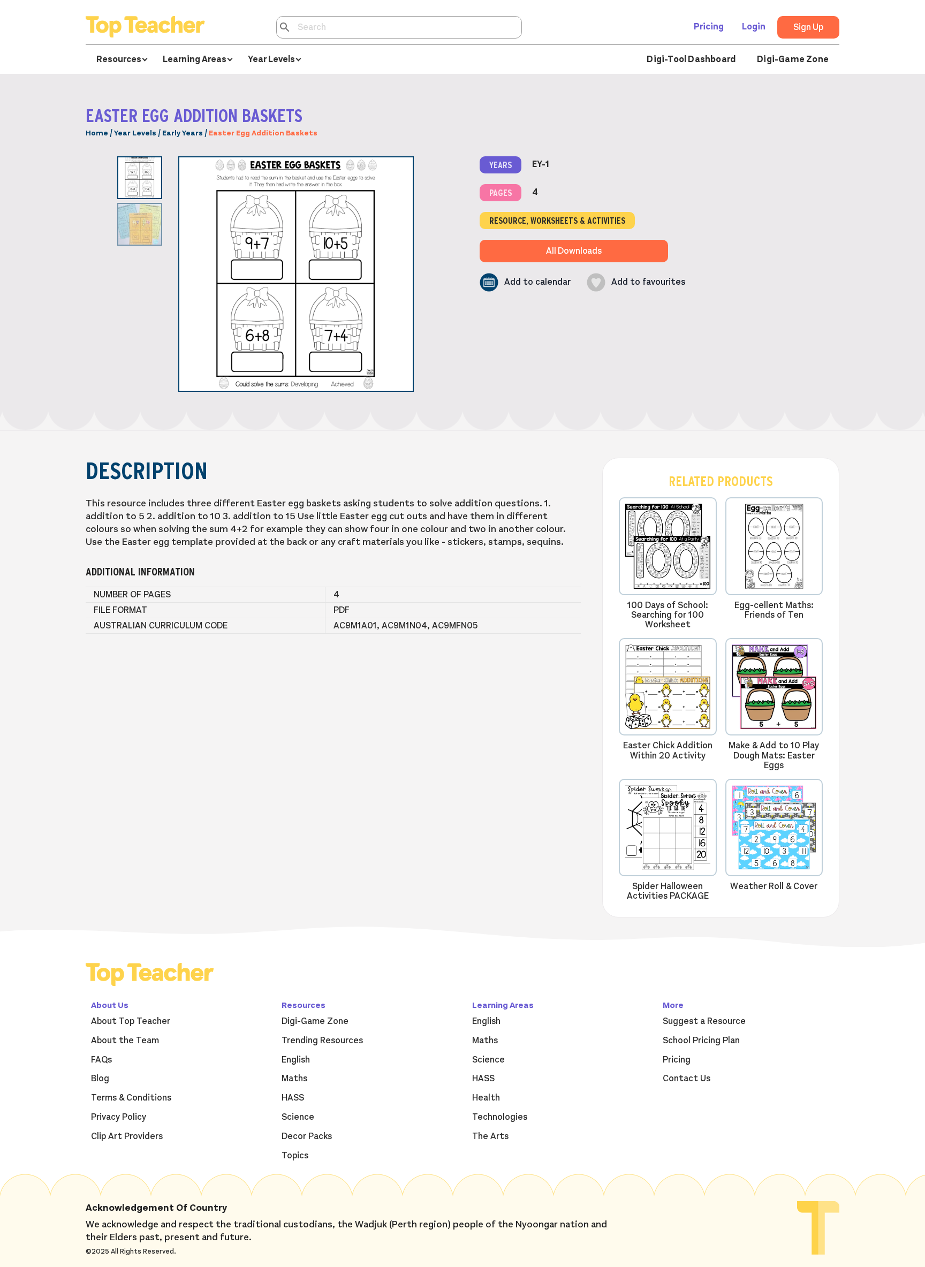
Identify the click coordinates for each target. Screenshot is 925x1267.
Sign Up (808, 27)
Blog (100, 1078)
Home (97, 133)
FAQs (101, 1060)
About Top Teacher (130, 1021)
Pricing (709, 27)
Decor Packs (307, 1136)
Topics (295, 1156)
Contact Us (686, 1078)
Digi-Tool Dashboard (691, 59)
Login (753, 27)
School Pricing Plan (701, 1040)
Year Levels (135, 133)
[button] (525, 282)
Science (298, 1117)
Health (486, 1098)
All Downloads (574, 251)
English (296, 1060)
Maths (294, 1078)
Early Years (182, 133)
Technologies (499, 1117)
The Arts (490, 1136)
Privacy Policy (118, 1117)
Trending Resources (322, 1040)
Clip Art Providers (127, 1136)
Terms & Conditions (131, 1098)
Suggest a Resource (704, 1021)
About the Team (125, 1040)
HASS (293, 1098)
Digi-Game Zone (793, 59)
